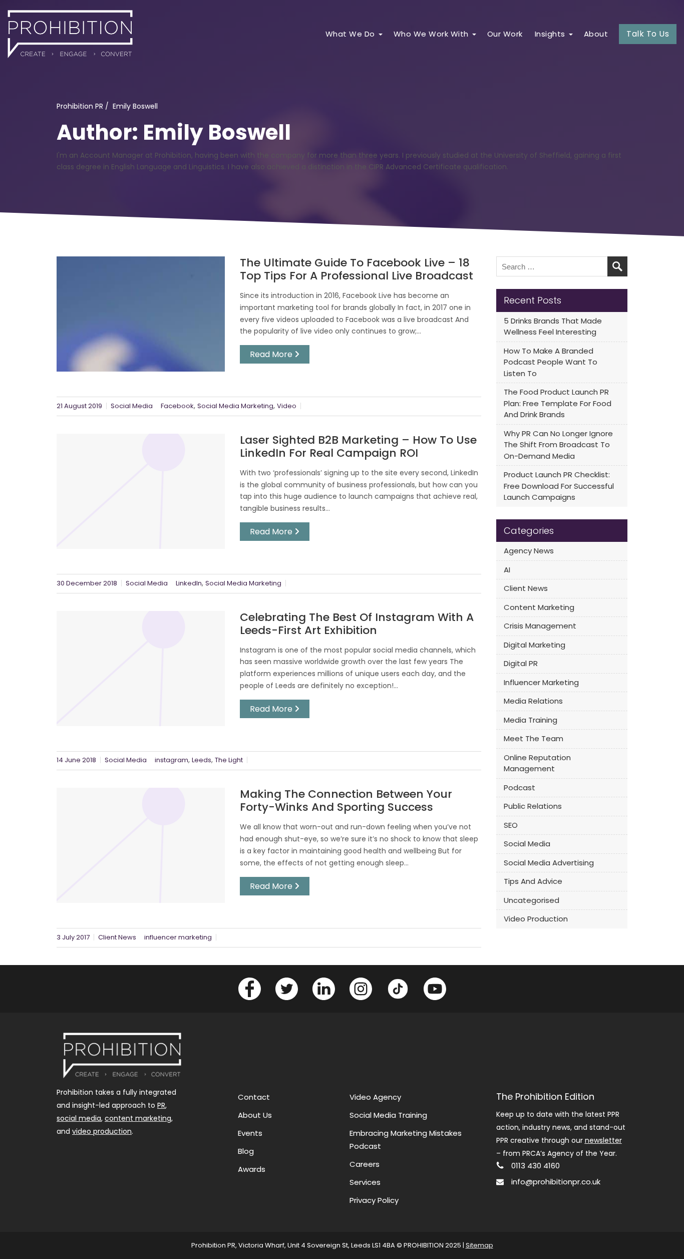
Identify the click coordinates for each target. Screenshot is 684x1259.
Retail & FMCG (275, 94)
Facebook (177, 406)
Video (286, 406)
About (596, 34)
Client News (117, 937)
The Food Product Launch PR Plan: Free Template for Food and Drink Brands (557, 403)
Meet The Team (533, 738)
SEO (511, 825)
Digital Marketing (534, 645)
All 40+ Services (391, 208)
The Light (229, 760)
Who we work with (431, 34)
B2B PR (392, 75)
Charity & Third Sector (546, 113)
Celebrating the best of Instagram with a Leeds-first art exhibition (357, 624)
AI (507, 569)
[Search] (617, 266)
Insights (550, 34)
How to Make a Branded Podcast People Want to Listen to (550, 362)
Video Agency (375, 1097)
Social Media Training (388, 1115)
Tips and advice (533, 881)
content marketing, (139, 1118)
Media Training (530, 720)
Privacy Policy (374, 1200)
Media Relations (533, 701)
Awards (251, 1169)
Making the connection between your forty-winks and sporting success (346, 801)
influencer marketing (178, 937)
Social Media (132, 406)
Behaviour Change (277, 177)
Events (250, 1133)
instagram (171, 760)
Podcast (519, 787)
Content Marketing (539, 607)
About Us (255, 1115)
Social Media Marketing (235, 406)
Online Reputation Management (537, 763)
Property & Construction (420, 113)
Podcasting (384, 170)
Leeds (201, 760)
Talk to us (647, 34)
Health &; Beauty (279, 113)
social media (79, 1118)
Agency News (529, 550)
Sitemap (479, 1245)
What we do (350, 34)
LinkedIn (189, 583)
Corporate (399, 132)
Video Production (536, 918)
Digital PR (521, 663)
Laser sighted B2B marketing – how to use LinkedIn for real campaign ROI (358, 447)
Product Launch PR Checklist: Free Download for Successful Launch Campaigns (559, 485)
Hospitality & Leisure (285, 151)
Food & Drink (273, 75)
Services (365, 1182)
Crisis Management (540, 625)
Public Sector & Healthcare (554, 75)
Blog (246, 1151)
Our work (505, 34)
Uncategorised (531, 900)
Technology (401, 94)
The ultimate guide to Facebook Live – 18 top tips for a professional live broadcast (356, 269)
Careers (365, 1164)
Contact (254, 1097)
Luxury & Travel (276, 132)
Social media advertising (549, 862)
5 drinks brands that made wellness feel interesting (553, 327)
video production (102, 1131)
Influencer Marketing (541, 682)
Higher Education (538, 94)
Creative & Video (393, 151)
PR (161, 1105)
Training (379, 189)
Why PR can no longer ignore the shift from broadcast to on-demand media (558, 444)
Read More (272, 354)
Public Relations (533, 806)
